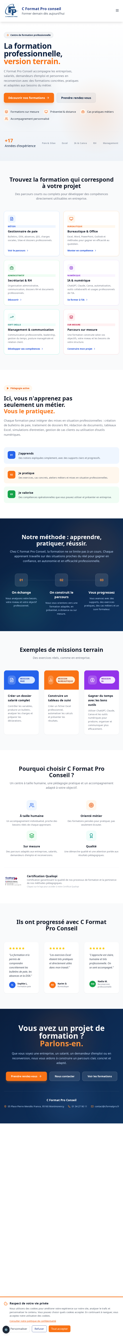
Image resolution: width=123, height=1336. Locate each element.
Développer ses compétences (24, 348)
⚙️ (6, 1329)
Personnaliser (18, 1329)
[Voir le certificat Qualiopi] (13, 880)
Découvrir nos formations (26, 98)
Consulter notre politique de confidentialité (33, 1321)
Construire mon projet (79, 348)
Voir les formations (100, 1076)
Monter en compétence (80, 250)
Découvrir (13, 299)
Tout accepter (59, 1329)
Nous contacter (64, 1076)
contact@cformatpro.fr (107, 1106)
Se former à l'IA (76, 299)
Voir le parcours (16, 250)
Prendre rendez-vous (76, 98)
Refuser (39, 1329)
